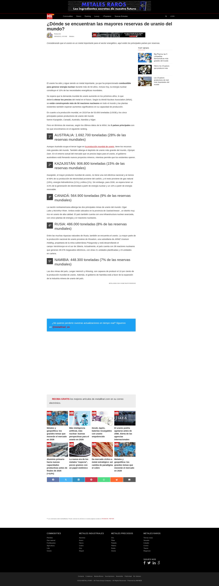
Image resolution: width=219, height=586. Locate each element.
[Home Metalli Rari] (54, 16)
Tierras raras (148, 538)
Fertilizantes (51, 543)
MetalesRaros (98, 576)
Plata (113, 540)
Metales (71, 36)
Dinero (78, 16)
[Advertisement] (91, 63)
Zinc (80, 548)
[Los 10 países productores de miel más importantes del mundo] (145, 81)
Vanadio (146, 540)
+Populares (107, 16)
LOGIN (172, 16)
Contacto (81, 576)
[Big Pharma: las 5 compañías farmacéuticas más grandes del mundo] (145, 57)
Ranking (88, 16)
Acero (81, 540)
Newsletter (119, 576)
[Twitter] (149, 563)
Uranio (49, 551)
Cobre (81, 545)
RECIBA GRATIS (61, 399)
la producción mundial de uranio (99, 146)
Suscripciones (109, 576)
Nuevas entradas (121, 16)
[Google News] (159, 563)
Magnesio (147, 551)
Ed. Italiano (137, 576)
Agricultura (51, 545)
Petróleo (50, 538)
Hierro (81, 543)
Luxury (96, 16)
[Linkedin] (154, 563)
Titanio (145, 548)
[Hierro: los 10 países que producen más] (145, 69)
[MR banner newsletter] (118, 34)
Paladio (114, 543)
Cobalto (146, 543)
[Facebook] (144, 563)
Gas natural (51, 540)
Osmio (113, 551)
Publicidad (128, 576)
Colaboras (89, 576)
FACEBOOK (105, 518)
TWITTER (111, 518)
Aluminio (82, 538)
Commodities (68, 16)
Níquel (81, 551)
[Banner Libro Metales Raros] (109, 10)
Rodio (113, 548)
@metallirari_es (61, 327)
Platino (113, 545)
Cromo (145, 545)
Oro (112, 538)
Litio (48, 548)
